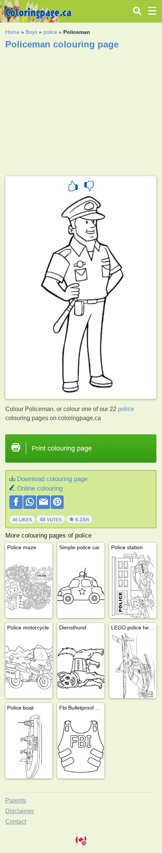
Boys (31, 32)
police (50, 32)
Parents (15, 800)
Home (12, 32)
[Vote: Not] (89, 187)
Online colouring (40, 488)
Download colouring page (52, 479)
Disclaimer (19, 811)
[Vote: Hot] (73, 187)
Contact (15, 821)
